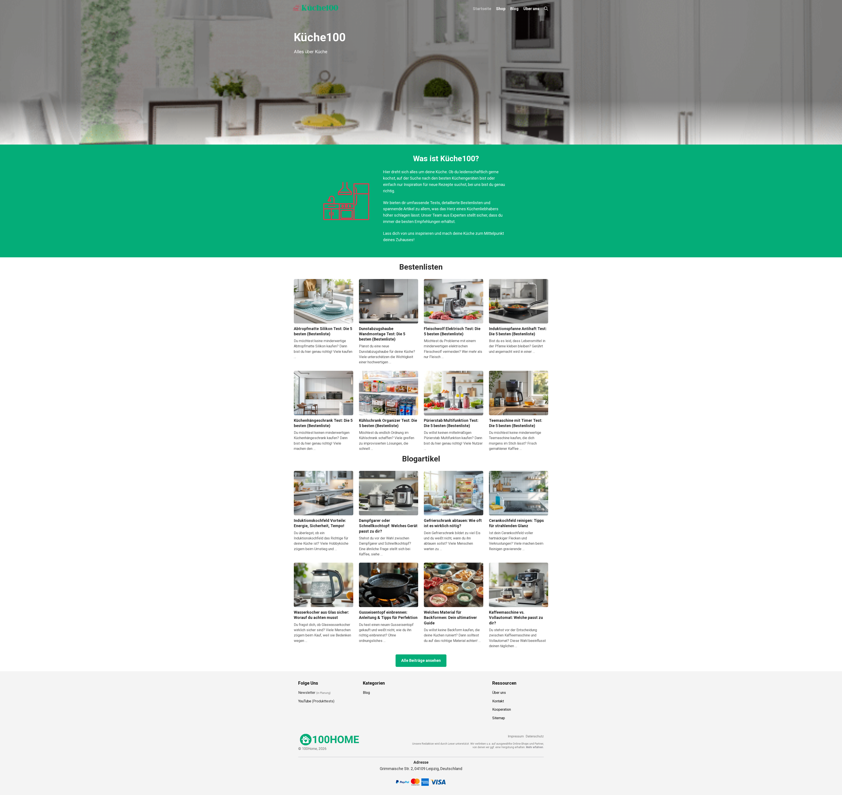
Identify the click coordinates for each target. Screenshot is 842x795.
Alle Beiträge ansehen (421, 660)
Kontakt (498, 701)
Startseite (482, 8)
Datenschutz (535, 736)
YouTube (304, 701)
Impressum (516, 736)
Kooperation (501, 709)
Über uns (531, 8)
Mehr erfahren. (535, 747)
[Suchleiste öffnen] (546, 8)
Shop (500, 8)
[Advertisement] (421, 94)
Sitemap (498, 718)
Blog (514, 8)
